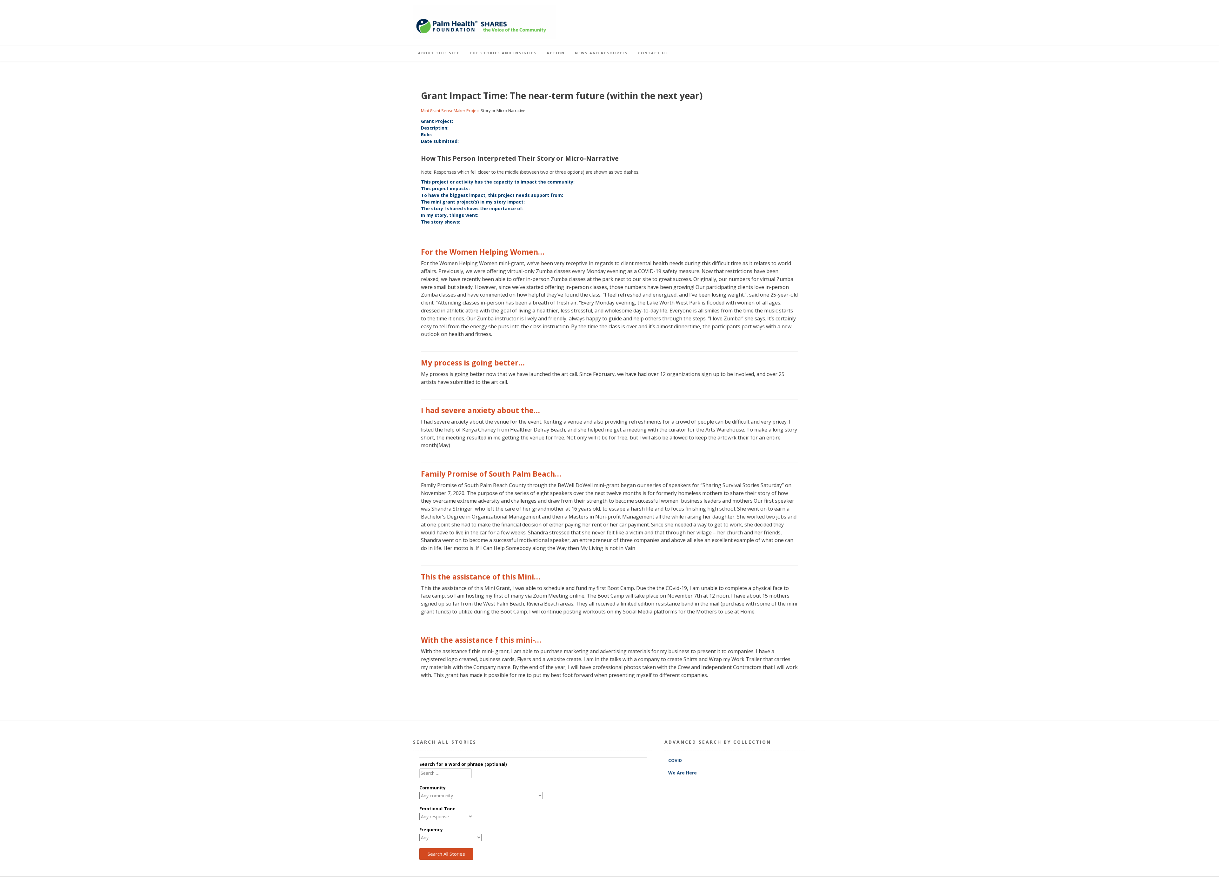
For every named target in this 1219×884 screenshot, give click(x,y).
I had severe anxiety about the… (480, 410)
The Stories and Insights (503, 52)
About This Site (438, 52)
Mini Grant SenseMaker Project (450, 110)
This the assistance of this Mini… (480, 577)
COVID (675, 760)
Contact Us (653, 52)
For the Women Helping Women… (482, 252)
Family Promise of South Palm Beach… (491, 474)
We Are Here (682, 773)
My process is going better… (473, 363)
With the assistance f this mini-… (481, 640)
